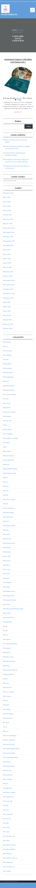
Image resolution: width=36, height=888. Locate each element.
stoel (6, 784)
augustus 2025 (9, 245)
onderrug (7, 639)
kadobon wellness (10, 526)
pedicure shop (9, 657)
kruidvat (7, 534)
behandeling (8, 373)
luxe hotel (8, 556)
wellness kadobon (10, 849)
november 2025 (9, 232)
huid (6, 504)
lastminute (8, 547)
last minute (8, 539)
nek (6, 626)
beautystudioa (18, 98)
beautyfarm (8, 364)
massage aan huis (10, 591)
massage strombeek (10, 600)
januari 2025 (8, 276)
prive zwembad (9, 692)
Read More (17, 112)
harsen (7, 486)
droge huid (8, 421)
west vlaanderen (9, 867)
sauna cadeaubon (10, 740)
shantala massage (10, 766)
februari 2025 (9, 272)
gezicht (7, 464)
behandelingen (9, 377)
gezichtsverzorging (10, 473)
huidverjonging (9, 512)
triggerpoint (8, 788)
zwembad (8, 871)
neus (6, 631)
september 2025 (10, 241)
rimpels (7, 722)
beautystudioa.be (9, 14)
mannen (7, 578)
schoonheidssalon (10, 753)
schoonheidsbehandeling (12, 749)
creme (7, 399)
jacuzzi (7, 521)
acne (6, 346)
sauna (6, 731)
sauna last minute (10, 744)
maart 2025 (8, 267)
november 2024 (9, 285)
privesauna (8, 696)
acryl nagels (8, 351)
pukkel (7, 705)
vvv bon (7, 832)
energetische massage (11, 438)
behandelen (8, 368)
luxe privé (8, 561)
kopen (7, 530)
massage (7, 587)
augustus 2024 (9, 298)
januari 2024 (8, 328)
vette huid (8, 819)
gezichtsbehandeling (11, 469)
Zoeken (18, 121)
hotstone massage (10, 499)
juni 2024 (8, 307)
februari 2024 (9, 324)
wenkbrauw (8, 854)
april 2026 (8, 210)
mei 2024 (8, 311)
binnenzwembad (9, 386)
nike (6, 635)
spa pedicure (9, 775)
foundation (8, 451)
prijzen (7, 683)
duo (6, 425)
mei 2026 (8, 206)
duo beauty (8, 429)
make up (7, 565)
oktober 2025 (9, 237)
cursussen (7, 403)
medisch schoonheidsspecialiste (14, 609)
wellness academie (10, 845)
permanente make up (11, 670)
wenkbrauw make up (11, 858)
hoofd (6, 491)
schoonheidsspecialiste (11, 757)
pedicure (7, 652)
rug (6, 727)
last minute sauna (10, 543)
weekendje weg (9, 836)
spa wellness (8, 779)
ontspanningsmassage (11, 644)
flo (6, 447)
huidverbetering (9, 508)
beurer (7, 381)
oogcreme (8, 648)
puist (6, 701)
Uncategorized (9, 797)
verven (7, 810)
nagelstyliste (8, 622)
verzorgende (9, 814)
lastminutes (8, 552)
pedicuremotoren (10, 661)
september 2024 (10, 293)
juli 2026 (7, 197)
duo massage (9, 434)
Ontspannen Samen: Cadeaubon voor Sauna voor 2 (18, 60)
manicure (7, 574)
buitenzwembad (9, 390)
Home (14, 30)
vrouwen (7, 827)
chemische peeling (10, 394)
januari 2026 (8, 224)
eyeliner (7, 442)
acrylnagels (8, 355)
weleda (7, 840)
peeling (7, 666)
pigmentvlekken (9, 674)
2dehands (8, 342)
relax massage (9, 714)
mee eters (8, 613)
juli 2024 (7, 302)
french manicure (9, 456)
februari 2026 (9, 219)
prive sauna (8, 687)
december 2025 (9, 228)
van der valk (8, 801)
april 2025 (8, 263)
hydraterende (9, 517)
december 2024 (10, 280)
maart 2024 (8, 320)
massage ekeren (9, 596)
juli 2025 (7, 250)
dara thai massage (10, 412)
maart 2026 (8, 215)
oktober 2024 (9, 289)
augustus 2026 (9, 193)
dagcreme (8, 408)
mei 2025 (8, 258)
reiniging (7, 709)
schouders (8, 762)
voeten (7, 823)
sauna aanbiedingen (10, 736)
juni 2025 (7, 254)
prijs (6, 679)
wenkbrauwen (9, 862)
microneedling (9, 617)
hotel (6, 495)
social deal (8, 771)
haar (6, 482)
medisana (7, 604)
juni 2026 (8, 202)
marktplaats (8, 582)
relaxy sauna (8, 718)
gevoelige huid (9, 460)
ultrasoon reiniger (10, 792)
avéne (6, 359)
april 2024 (8, 315)
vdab (6, 805)
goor (6, 477)
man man (7, 569)
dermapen (8, 416)
